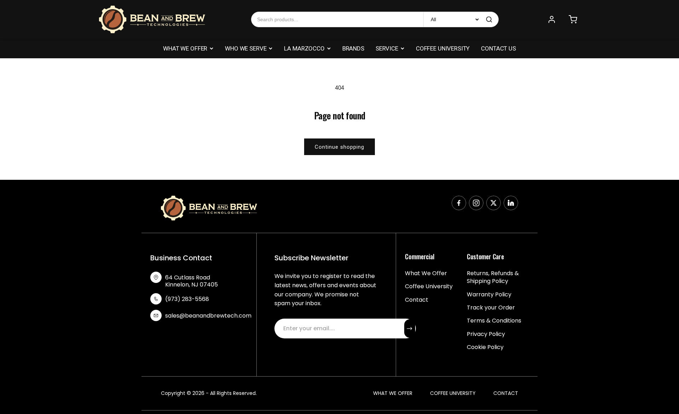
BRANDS (353, 48)
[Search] (489, 19)
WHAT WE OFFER (185, 48)
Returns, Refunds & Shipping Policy (493, 277)
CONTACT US (498, 48)
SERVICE (387, 48)
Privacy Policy (486, 334)
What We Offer (426, 273)
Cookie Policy (485, 347)
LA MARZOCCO (304, 48)
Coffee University (429, 286)
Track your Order (491, 308)
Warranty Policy (489, 294)
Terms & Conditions (494, 321)
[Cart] (573, 19)
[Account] (552, 19)
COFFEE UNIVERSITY (443, 48)
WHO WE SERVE (245, 48)
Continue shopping (339, 147)
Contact (416, 300)
